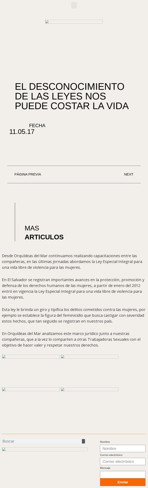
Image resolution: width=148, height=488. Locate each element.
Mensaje (105, 467)
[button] (74, 5)
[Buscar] (83, 441)
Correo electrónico (111, 454)
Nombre (105, 441)
